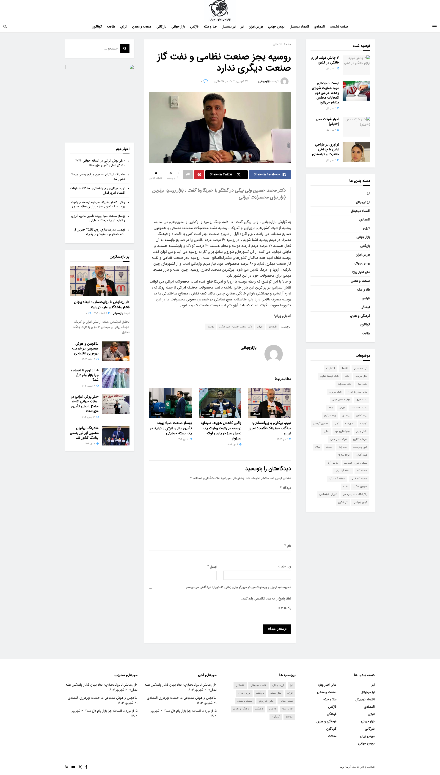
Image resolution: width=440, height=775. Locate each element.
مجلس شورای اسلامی (355, 463)
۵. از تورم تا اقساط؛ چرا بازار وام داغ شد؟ (85, 375)
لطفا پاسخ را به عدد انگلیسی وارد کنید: (266, 598)
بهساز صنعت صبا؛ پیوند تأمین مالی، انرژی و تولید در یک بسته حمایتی (171, 428)
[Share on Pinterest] (199, 174)
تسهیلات (349, 424)
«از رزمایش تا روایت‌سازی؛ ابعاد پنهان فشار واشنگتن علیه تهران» (101, 304)
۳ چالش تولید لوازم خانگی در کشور (325, 60)
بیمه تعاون (361, 416)
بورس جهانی (276, 26)
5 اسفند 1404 (101, 313)
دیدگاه (285, 487)
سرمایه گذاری (360, 439)
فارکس (194, 26)
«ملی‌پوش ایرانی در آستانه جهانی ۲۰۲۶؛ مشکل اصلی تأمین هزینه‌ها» (99, 163)
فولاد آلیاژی (361, 455)
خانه (288, 44)
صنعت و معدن (141, 26)
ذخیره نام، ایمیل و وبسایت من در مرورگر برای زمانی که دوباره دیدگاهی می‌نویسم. (238, 587)
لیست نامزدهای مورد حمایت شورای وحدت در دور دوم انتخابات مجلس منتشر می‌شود (325, 92)
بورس (342, 408)
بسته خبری (361, 400)
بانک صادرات (344, 384)
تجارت (363, 424)
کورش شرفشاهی (328, 494)
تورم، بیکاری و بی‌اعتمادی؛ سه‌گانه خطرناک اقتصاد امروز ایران (269, 428)
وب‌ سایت (284, 566)
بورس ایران (256, 26)
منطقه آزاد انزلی (359, 479)
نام (287, 545)
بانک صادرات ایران (357, 392)
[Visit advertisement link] (99, 99)
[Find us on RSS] (66, 767)
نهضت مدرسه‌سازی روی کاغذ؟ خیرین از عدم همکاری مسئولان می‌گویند (99, 232)
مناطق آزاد (333, 463)
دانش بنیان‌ (361, 431)
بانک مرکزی (335, 392)
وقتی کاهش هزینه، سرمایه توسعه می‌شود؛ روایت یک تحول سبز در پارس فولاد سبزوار (221, 430)
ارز (242, 26)
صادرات (343, 447)
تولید (336, 424)
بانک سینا (362, 384)
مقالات (111, 26)
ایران (260, 326)
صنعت (329, 447)
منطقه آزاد (362, 471)
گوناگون (97, 26)
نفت (345, 487)
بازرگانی (161, 26)
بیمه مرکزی (330, 416)
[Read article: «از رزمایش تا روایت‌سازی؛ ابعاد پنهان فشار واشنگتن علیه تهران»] (99, 281)
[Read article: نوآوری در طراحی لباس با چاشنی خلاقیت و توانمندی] (356, 152)
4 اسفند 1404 (89, 359)
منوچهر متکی (360, 487)
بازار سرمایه (361, 376)
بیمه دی (346, 416)
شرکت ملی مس (338, 439)
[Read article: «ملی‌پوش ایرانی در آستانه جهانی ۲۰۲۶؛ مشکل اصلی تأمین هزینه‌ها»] (115, 404)
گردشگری (342, 502)
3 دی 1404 (183, 439)
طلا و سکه (210, 26)
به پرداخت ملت (359, 408)
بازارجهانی (264, 81)
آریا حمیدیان (360, 368)
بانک (347, 376)
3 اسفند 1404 (89, 386)
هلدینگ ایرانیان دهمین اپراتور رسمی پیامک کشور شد (97, 176)
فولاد (317, 447)
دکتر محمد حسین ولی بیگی (235, 326)
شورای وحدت (360, 447)
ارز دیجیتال (229, 26)
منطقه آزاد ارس (343, 471)
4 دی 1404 (233, 445)
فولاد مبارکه (343, 455)
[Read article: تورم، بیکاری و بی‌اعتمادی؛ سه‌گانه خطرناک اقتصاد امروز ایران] (269, 403)
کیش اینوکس (360, 502)
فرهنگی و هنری (360, 315)
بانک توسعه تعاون (329, 376)
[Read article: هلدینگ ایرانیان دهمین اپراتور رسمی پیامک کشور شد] (115, 435)
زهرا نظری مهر (342, 431)
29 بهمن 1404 (89, 417)
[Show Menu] (434, 26)
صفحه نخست (339, 26)
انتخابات (330, 368)
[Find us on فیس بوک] (86, 767)
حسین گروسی (321, 424)
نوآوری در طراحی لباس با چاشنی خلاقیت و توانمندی (325, 149)
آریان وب (345, 767)
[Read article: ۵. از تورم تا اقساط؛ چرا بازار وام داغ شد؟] (115, 378)
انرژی (123, 26)
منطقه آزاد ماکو (337, 479)
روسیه (210, 326)
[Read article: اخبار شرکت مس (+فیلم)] (356, 127)
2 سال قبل (331, 69)
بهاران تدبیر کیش (341, 400)
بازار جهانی (178, 26)
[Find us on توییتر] (80, 767)
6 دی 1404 (283, 439)
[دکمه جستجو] (5, 26)
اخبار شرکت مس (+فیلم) (327, 121)
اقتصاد (344, 368)
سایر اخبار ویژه (361, 272)
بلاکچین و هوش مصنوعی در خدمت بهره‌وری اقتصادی (85, 348)
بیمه (331, 408)
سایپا (326, 431)
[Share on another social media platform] (188, 174)
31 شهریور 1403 (238, 81)
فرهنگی (365, 307)
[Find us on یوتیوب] (73, 767)
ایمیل (212, 566)
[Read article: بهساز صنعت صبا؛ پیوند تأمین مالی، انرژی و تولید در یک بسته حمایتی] (170, 403)
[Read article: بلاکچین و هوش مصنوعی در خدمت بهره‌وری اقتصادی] (115, 351)
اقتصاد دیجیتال (299, 26)
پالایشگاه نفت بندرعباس (355, 494)
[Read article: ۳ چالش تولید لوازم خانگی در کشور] (356, 65)
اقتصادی (319, 26)
